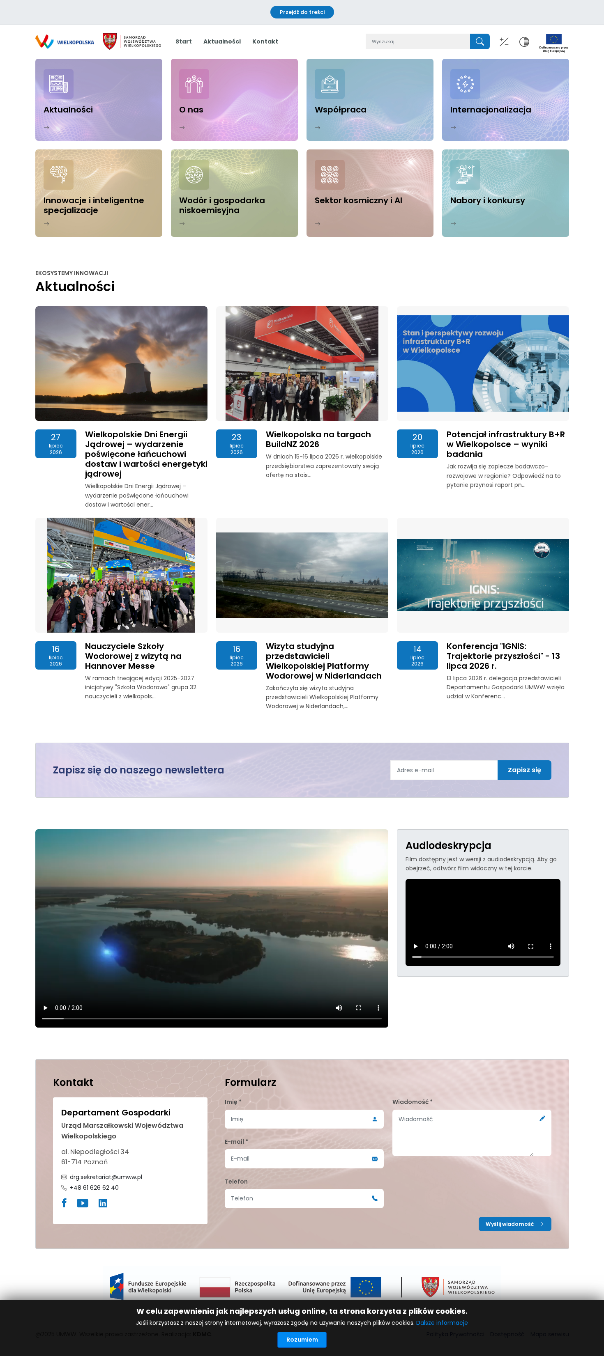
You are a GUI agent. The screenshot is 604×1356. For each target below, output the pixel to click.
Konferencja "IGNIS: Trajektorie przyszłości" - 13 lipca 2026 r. (503, 656)
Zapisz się (524, 770)
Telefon (236, 1181)
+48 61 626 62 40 (94, 1188)
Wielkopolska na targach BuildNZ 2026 (318, 439)
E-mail (236, 1142)
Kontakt (265, 41)
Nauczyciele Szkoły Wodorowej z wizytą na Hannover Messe (133, 656)
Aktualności (222, 41)
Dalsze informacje (442, 1323)
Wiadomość (412, 1102)
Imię (233, 1102)
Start (183, 41)
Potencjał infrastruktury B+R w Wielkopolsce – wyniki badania (506, 444)
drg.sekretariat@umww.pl (106, 1177)
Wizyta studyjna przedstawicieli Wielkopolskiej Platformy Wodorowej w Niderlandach (324, 660)
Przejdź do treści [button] (302, 12)
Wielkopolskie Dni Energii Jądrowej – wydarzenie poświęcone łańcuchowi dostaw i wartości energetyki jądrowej (146, 454)
